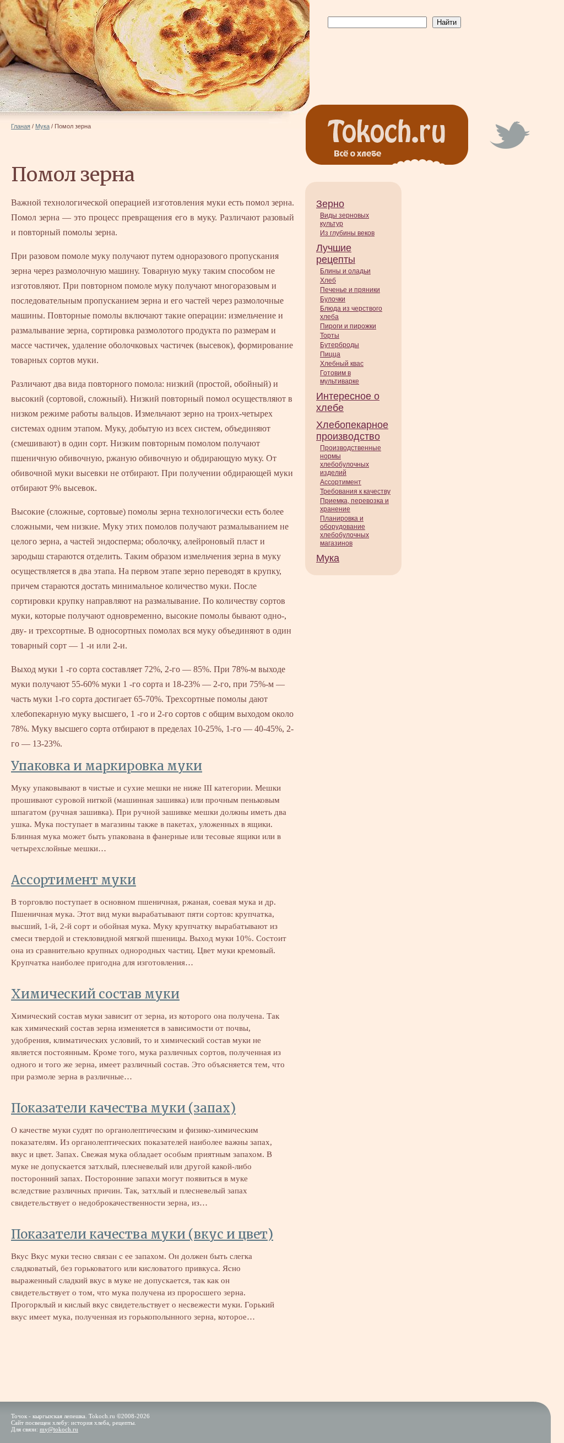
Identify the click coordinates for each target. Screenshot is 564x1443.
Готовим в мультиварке (339, 377)
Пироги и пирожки (348, 326)
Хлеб (328, 280)
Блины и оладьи (345, 271)
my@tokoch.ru (59, 1429)
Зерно (330, 203)
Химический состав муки (95, 994)
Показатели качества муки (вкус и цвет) (142, 1234)
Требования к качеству (355, 491)
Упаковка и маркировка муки (106, 766)
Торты (329, 335)
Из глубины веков (347, 233)
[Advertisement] (392, 55)
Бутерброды (339, 345)
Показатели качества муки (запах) (123, 1108)
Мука (327, 558)
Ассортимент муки (73, 880)
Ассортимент (340, 482)
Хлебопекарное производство (352, 430)
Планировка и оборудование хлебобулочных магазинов (344, 531)
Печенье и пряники (350, 290)
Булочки (332, 299)
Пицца (330, 354)
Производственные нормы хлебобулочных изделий (350, 460)
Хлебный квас (342, 363)
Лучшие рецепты (335, 253)
